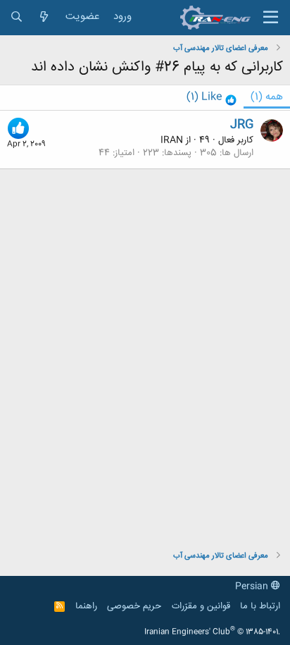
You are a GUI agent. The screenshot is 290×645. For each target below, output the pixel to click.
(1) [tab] (267, 97)
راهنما (86, 606)
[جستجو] (16, 17)
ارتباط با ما (260, 606)
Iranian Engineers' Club (212, 632)
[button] (270, 17)
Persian (253, 586)
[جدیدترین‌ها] (44, 17)
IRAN (171, 140)
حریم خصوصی (134, 606)
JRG (241, 125)
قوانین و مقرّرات (201, 606)
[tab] (211, 97)
